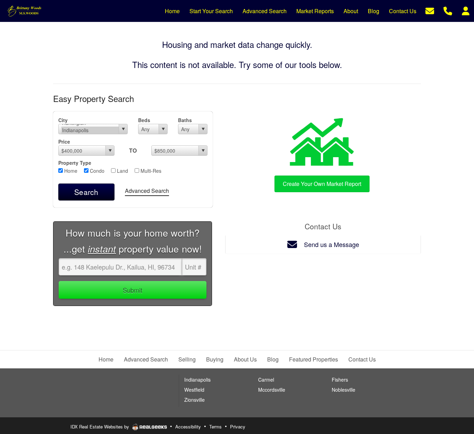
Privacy (237, 426)
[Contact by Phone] (447, 10)
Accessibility (188, 426)
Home (70, 170)
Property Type (74, 162)
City (63, 120)
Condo (96, 170)
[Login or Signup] (465, 10)
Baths (185, 120)
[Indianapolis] (90, 130)
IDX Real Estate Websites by (100, 426)
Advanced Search (147, 191)
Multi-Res (150, 170)
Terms (215, 426)
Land (122, 170)
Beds (144, 120)
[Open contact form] (429, 10)
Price (64, 141)
